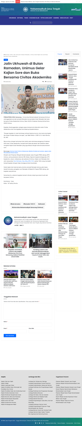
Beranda (7, 54)
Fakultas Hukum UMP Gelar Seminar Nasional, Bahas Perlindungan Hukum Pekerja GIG (44, 282)
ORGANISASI (12, 18)
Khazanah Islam (34, 18)
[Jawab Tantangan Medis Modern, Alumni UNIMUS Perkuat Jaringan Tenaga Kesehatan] (62, 116)
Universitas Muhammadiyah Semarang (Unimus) (28, 207)
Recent (67, 54)
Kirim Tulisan (77, 423)
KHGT (71, 18)
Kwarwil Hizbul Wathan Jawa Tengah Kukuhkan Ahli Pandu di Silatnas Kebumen (40, 1)
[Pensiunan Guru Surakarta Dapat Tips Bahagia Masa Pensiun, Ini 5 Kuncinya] (62, 91)
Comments (76, 54)
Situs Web (31, 328)
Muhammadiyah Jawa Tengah (25, 217)
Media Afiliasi (64, 18)
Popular (60, 54)
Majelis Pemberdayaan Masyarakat (9, 398)
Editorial (20, 18)
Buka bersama (15, 204)
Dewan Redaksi (61, 423)
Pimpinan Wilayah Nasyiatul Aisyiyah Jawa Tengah (68, 387)
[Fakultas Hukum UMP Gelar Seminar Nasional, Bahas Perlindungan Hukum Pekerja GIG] (44, 274)
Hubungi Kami (69, 423)
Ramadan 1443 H (29, 204)
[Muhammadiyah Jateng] (41, 9)
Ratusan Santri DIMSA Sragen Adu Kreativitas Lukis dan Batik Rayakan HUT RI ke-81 (28, 282)
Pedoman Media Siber (50, 423)
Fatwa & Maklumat (46, 18)
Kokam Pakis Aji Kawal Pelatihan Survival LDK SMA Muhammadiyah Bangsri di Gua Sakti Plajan (73, 106)
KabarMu (56, 18)
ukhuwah (42, 204)
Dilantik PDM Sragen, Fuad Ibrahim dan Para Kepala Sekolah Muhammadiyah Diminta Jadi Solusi (10, 282)
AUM (11, 54)
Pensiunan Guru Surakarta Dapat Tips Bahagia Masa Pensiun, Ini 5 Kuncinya (73, 93)
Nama (6, 321)
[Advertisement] (41, 38)
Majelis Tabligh (4, 383)
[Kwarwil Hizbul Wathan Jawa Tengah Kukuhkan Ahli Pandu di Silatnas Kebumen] (62, 77)
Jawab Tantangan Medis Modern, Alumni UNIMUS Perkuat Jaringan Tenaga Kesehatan (72, 120)
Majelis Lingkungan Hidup (7, 385)
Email (5, 328)
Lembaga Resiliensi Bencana (36, 393)
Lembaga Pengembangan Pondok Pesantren (40, 383)
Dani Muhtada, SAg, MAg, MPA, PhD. (24, 161)
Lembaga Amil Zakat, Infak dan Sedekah (38, 394)
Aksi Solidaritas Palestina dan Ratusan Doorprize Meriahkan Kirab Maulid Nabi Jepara (73, 65)
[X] (19, 225)
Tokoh (26, 18)
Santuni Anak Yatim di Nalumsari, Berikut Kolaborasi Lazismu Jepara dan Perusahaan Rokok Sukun (27, 151)
